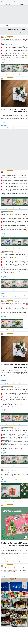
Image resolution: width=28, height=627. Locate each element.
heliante (3, 400)
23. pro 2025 (5, 37)
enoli (7, 443)
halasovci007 (11, 182)
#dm (13, 39)
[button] (9, 37)
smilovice (3, 188)
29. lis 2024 (14, 470)
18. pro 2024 (14, 301)
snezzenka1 (4, 310)
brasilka (8, 49)
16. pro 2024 (14, 387)
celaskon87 (3, 51)
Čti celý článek (4, 125)
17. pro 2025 (5, 78)
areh (2, 224)
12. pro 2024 (14, 428)
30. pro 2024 (14, 252)
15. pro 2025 (5, 172)
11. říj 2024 (14, 566)
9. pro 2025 (5, 212)
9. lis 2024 (5, 505)
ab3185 (3, 396)
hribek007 (14, 185)
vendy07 (14, 190)
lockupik (10, 44)
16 (20, 501)
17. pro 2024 (5, 334)
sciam (11, 440)
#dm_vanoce (3, 59)
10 (20, 248)
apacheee (5, 36)
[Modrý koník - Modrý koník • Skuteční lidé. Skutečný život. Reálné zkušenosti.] (14, 1)
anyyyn (3, 267)
